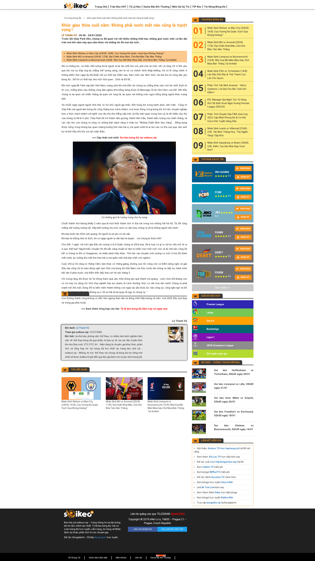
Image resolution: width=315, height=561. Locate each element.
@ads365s (178, 513)
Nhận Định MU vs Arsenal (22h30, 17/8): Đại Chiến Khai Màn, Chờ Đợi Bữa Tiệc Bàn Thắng (114, 56)
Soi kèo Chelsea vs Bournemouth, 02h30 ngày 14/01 (233, 427)
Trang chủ (101, 6)
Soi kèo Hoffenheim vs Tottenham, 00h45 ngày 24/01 (233, 372)
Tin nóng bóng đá (214, 6)
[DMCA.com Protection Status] (221, 531)
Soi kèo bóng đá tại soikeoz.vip (138, 137)
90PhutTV (214, 472)
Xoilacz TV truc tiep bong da (223, 448)
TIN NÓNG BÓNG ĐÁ (212, 19)
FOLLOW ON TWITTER (172, 529)
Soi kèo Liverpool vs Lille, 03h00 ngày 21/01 (233, 386)
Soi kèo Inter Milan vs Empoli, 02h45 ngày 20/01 (233, 399)
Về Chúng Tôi (74, 557)
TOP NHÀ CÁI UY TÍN (212, 159)
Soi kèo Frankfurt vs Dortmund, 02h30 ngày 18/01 (233, 413)
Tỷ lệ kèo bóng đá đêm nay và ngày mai (143, 308)
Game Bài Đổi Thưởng (156, 6)
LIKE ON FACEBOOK (143, 529)
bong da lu (100, 537)
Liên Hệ (138, 557)
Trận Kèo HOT (118, 6)
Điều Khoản (121, 557)
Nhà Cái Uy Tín (180, 6)
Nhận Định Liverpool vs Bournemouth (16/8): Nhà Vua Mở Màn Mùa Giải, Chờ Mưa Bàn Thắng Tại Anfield (121, 60)
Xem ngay (245, 168)
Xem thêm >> (222, 287)
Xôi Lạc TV (215, 456)
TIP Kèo (196, 6)
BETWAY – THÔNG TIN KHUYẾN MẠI (220, 362)
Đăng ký (245, 177)
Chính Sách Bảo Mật (98, 557)
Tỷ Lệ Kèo (135, 6)
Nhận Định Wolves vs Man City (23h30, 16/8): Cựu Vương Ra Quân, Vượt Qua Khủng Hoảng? (115, 53)
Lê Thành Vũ (82, 328)
